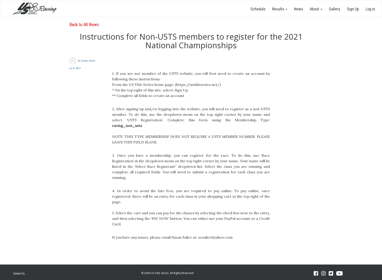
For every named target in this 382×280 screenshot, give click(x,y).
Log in (370, 9)
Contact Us (19, 273)
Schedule (257, 9)
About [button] (315, 9)
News (298, 9)
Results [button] (278, 9)
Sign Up (353, 9)
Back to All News (84, 24)
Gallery (334, 9)
